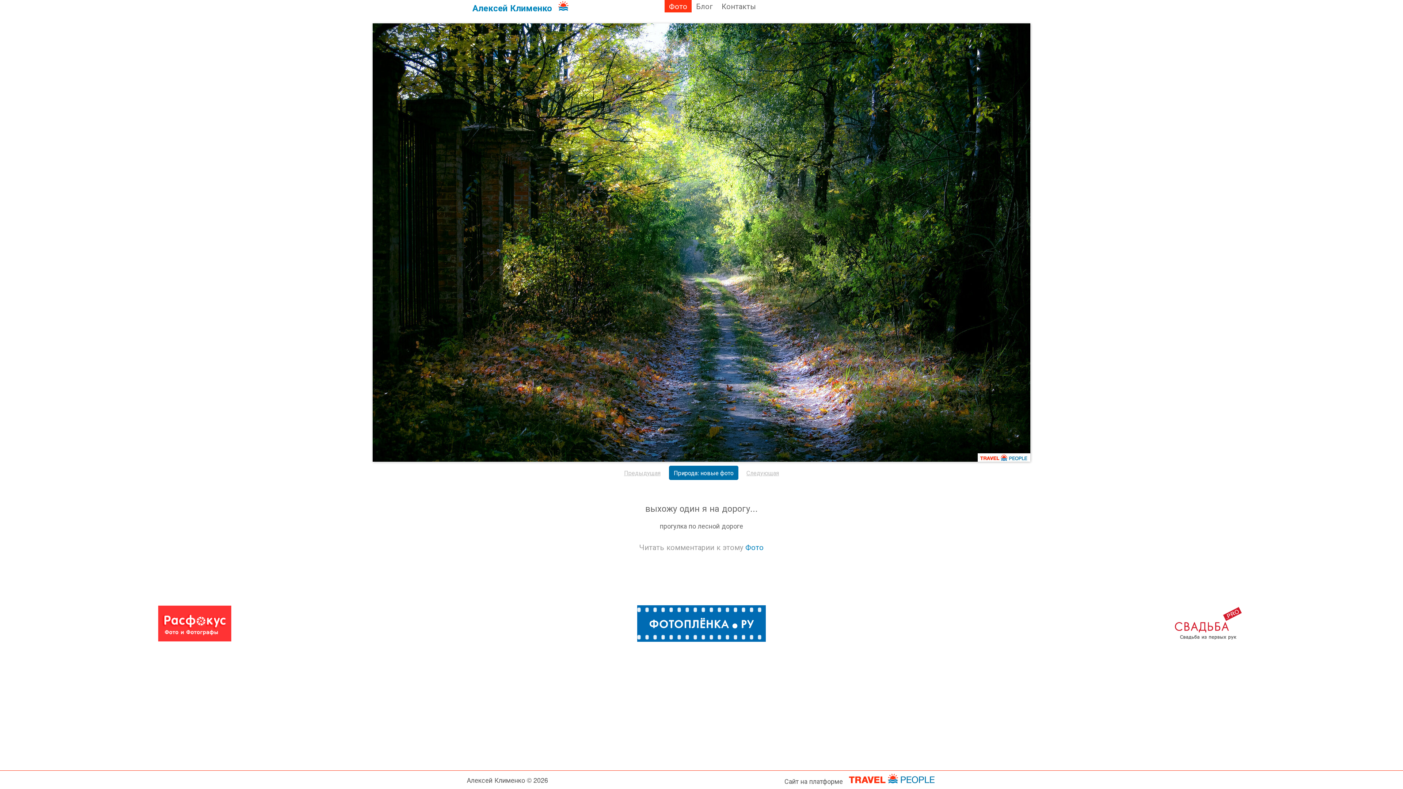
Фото (678, 6)
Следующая (762, 473)
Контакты (739, 6)
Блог (704, 6)
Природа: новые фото (704, 473)
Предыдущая (642, 473)
